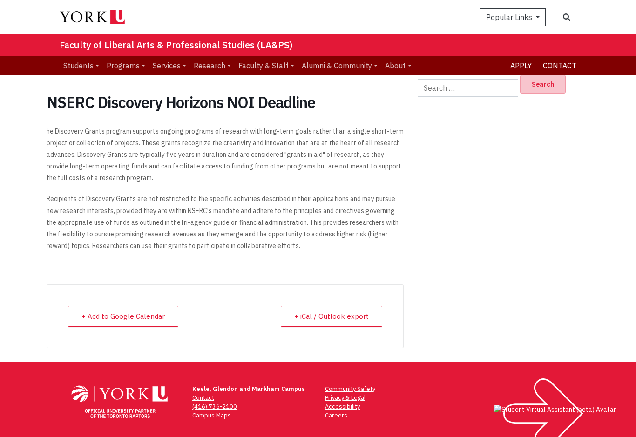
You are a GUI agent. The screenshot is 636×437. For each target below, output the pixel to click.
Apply (521, 65)
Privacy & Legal (345, 398)
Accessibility (342, 406)
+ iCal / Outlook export (331, 316)
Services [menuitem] (167, 65)
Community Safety (350, 389)
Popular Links (510, 17)
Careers (336, 415)
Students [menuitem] (78, 65)
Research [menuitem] (209, 65)
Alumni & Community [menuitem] (337, 65)
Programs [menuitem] (123, 65)
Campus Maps (211, 415)
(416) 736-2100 (214, 406)
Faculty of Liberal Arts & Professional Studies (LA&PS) (176, 45)
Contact (559, 65)
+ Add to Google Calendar (123, 316)
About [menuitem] (395, 65)
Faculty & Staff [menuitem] (263, 65)
